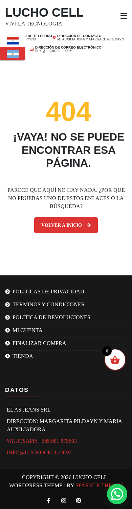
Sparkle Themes (99, 485)
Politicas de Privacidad (48, 291)
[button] (117, 494)
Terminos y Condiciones (48, 304)
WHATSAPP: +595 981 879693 (42, 441)
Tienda (23, 356)
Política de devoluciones (51, 317)
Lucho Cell (44, 12)
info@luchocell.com (39, 452)
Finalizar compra (39, 343)
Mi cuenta (28, 330)
